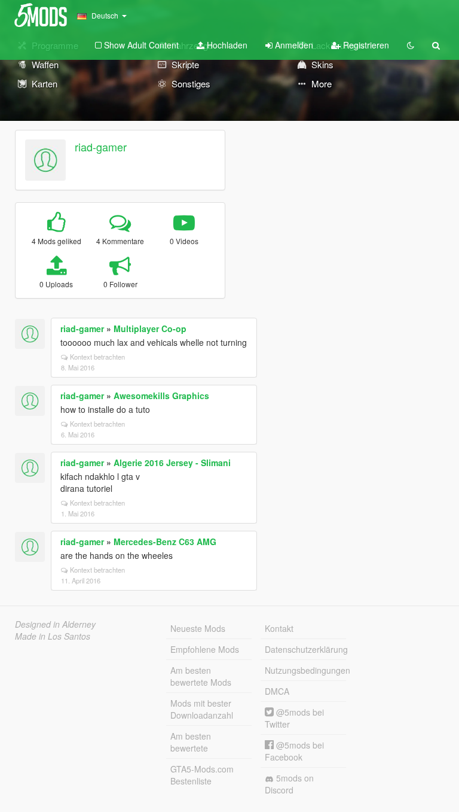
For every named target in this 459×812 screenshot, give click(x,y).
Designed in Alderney (55, 624)
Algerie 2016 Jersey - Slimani (172, 463)
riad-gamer (101, 146)
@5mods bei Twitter (294, 718)
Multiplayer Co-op (150, 328)
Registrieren (365, 45)
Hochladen (225, 45)
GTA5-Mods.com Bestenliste (202, 775)
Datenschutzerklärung (305, 649)
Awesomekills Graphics (161, 396)
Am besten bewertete (190, 742)
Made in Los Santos (52, 636)
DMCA (277, 691)
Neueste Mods (197, 628)
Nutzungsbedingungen (305, 670)
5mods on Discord (289, 784)
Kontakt (279, 628)
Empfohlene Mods (204, 649)
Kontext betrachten (97, 356)
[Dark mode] (410, 45)
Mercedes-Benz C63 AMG (165, 542)
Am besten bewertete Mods (200, 676)
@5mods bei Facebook (294, 751)
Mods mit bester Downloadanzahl (201, 709)
